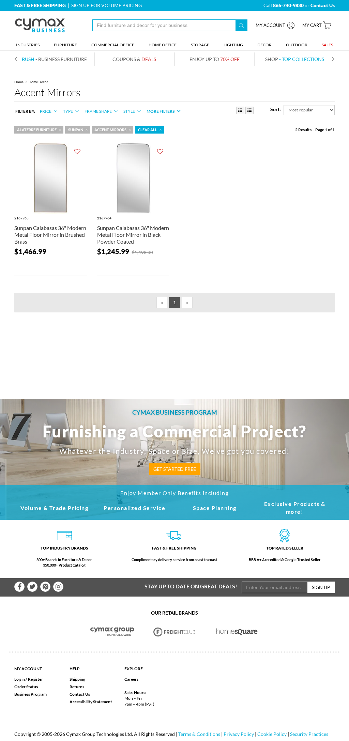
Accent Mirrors (110, 130)
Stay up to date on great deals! (191, 586)
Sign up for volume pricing (106, 5)
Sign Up (321, 587)
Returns (77, 686)
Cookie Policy (272, 734)
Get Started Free (174, 469)
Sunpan (75, 130)
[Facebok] (19, 587)
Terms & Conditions (199, 734)
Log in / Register (28, 679)
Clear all (147, 130)
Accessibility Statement (91, 701)
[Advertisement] (174, 344)
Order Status (26, 686)
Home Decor (38, 82)
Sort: (275, 109)
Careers (131, 679)
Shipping (77, 679)
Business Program (30, 694)
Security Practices (309, 734)
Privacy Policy (239, 734)
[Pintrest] (45, 587)
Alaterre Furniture (37, 130)
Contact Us (80, 694)
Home (19, 82)
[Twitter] (32, 587)
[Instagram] (58, 587)
